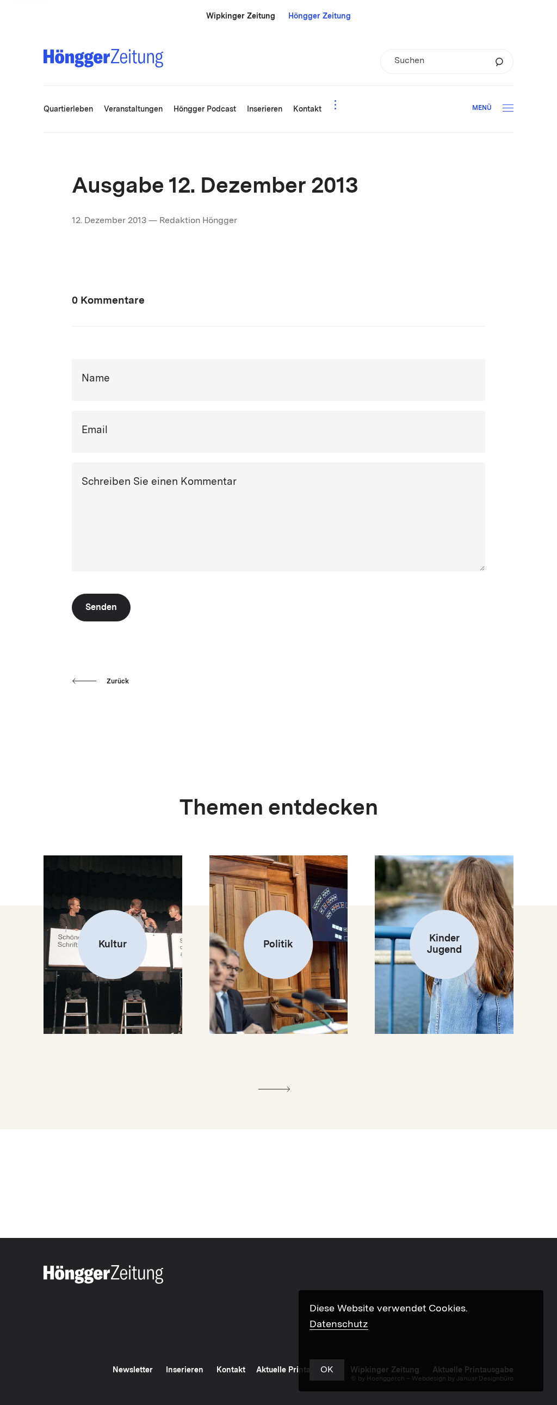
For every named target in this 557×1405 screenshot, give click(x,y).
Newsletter (133, 1370)
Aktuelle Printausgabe (296, 1370)
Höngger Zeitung (319, 16)
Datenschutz (339, 1324)
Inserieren (184, 1370)
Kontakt (230, 1370)
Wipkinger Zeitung (240, 16)
